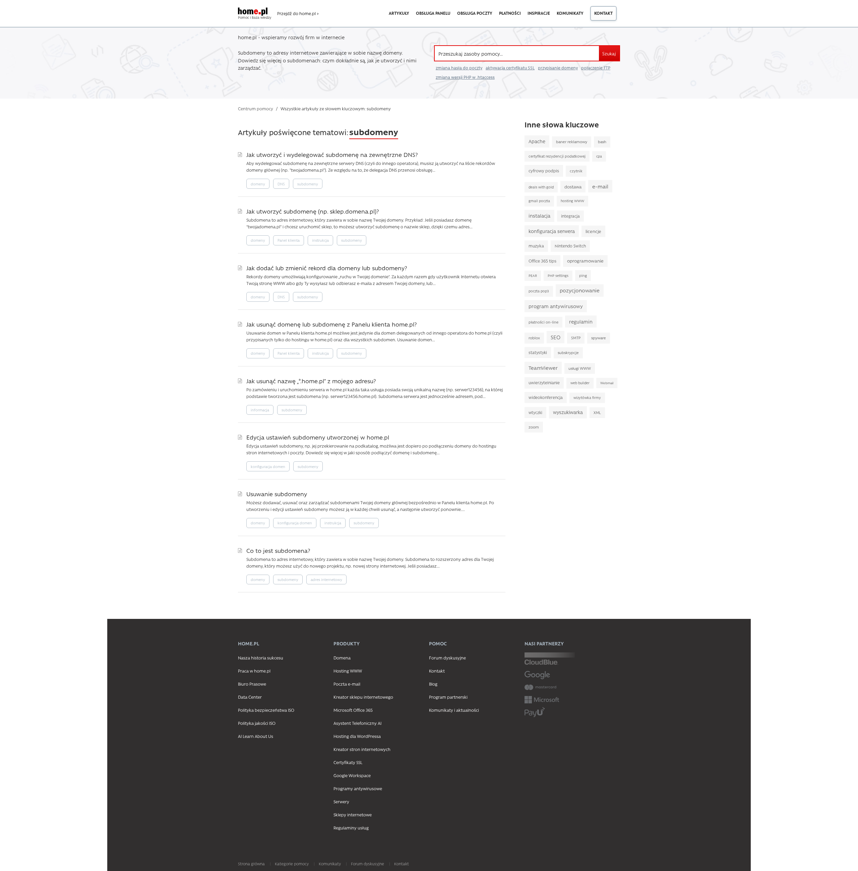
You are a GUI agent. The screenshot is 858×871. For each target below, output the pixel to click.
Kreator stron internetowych (361, 749)
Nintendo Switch (570, 245)
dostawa (572, 186)
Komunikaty (570, 13)
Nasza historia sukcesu (260, 657)
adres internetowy (326, 579)
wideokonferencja (546, 397)
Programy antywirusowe (357, 788)
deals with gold (541, 187)
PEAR (533, 275)
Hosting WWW (347, 671)
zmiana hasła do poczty (459, 67)
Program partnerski (448, 697)
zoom (534, 426)
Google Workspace (352, 775)
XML (597, 412)
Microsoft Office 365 (353, 710)
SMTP (575, 337)
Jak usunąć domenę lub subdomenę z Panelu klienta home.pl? (331, 324)
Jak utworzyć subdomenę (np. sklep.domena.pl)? (312, 211)
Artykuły (399, 13)
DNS (281, 183)
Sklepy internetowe (352, 814)
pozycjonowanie (580, 290)
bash (602, 141)
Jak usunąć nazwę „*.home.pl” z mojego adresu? (311, 381)
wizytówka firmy (587, 397)
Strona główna (251, 863)
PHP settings (558, 275)
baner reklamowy (571, 141)
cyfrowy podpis (544, 170)
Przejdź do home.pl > (298, 13)
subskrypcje (568, 352)
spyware (598, 337)
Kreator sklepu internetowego (363, 697)
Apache (537, 141)
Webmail (606, 383)
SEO (555, 337)
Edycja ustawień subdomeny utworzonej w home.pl (317, 437)
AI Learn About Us (255, 736)
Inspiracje (539, 13)
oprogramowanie (585, 261)
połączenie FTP (595, 67)
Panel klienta (289, 240)
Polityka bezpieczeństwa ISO (266, 710)
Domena (342, 657)
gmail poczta (539, 200)
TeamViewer (543, 367)
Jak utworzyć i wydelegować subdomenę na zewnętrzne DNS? (332, 154)
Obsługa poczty (474, 13)
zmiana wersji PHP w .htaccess (465, 77)
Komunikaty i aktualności (454, 710)
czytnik (576, 170)
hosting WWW (572, 200)
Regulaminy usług (351, 827)
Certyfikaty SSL (347, 762)
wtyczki (535, 412)
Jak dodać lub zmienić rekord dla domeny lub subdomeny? (326, 268)
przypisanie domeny (558, 67)
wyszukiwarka (568, 412)
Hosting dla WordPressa (357, 736)
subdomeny (307, 183)
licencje (593, 231)
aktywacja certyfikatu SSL (510, 67)
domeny (258, 183)
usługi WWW (579, 368)
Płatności (510, 13)
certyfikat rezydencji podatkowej (557, 156)
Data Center (250, 697)
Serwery (341, 801)
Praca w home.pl (254, 671)
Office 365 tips (542, 261)
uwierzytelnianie (544, 382)
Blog (433, 684)
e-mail (600, 186)
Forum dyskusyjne (447, 657)
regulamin (581, 321)
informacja (260, 409)
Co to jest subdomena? (278, 550)
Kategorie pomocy (292, 863)
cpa (599, 156)
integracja (570, 216)
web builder (580, 383)
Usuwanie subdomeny (276, 494)
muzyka (536, 245)
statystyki (538, 352)
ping (583, 275)
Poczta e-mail (346, 684)
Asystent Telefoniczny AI (357, 723)
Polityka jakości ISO (256, 723)
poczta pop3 (539, 291)
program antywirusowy (556, 306)
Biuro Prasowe (252, 684)
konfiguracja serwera (552, 231)
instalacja (539, 216)
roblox (534, 337)
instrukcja (320, 240)
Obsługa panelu (433, 13)
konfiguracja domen (268, 466)
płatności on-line (543, 322)
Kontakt (603, 13)
